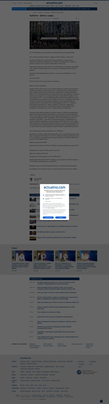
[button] (54, 201)
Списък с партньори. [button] (51, 207)
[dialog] (54, 202)
